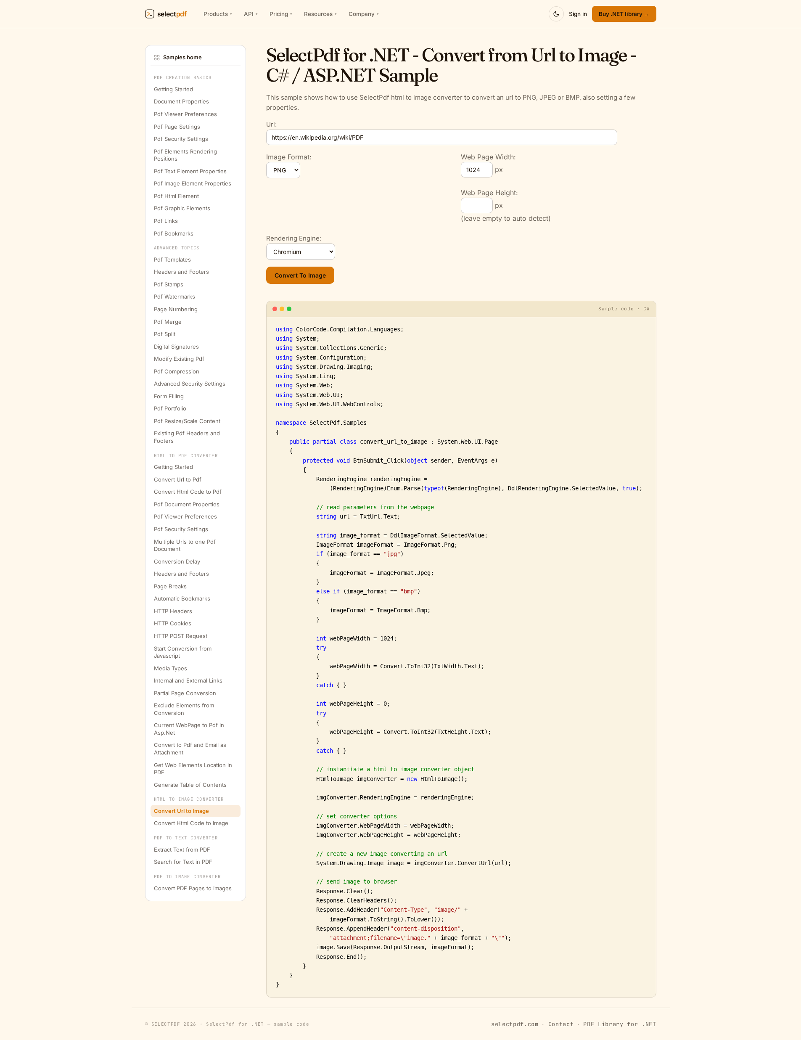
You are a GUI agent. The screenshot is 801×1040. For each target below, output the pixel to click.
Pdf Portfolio (170, 408)
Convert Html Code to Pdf (188, 492)
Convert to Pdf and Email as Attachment (190, 749)
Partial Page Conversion (185, 693)
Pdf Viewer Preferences (185, 114)
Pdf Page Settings (177, 126)
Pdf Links (166, 221)
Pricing (281, 14)
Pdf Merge (168, 321)
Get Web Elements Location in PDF (193, 769)
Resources (320, 14)
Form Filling (169, 396)
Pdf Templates (172, 259)
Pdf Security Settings (181, 139)
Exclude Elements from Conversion (184, 709)
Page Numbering (176, 309)
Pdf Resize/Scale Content (187, 421)
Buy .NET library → (624, 14)
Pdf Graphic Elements (182, 208)
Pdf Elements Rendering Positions (185, 155)
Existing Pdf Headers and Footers (187, 437)
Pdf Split (164, 334)
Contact (561, 1024)
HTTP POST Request (180, 636)
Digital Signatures (176, 346)
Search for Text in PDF (183, 862)
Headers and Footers (181, 272)
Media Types (170, 668)
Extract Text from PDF (182, 849)
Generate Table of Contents (190, 784)
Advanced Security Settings (189, 384)
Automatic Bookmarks (182, 598)
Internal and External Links (188, 680)
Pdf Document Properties (186, 504)
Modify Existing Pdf (179, 359)
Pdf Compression (176, 371)
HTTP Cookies (172, 623)
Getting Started (173, 89)
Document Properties (181, 101)
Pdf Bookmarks (173, 233)
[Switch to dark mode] (556, 13)
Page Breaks (170, 586)
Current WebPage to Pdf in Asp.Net (189, 729)
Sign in (578, 14)
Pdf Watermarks (174, 297)
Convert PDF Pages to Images (193, 888)
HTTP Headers (173, 611)
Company (364, 14)
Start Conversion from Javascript (182, 652)
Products (218, 14)
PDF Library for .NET (619, 1024)
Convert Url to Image (181, 811)
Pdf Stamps (168, 284)
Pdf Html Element (176, 196)
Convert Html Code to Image (191, 823)
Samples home (182, 57)
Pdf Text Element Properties (190, 171)
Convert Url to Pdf (177, 479)
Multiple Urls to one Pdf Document (185, 545)
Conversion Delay (177, 561)
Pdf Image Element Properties (192, 183)
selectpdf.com (515, 1024)
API (251, 14)
